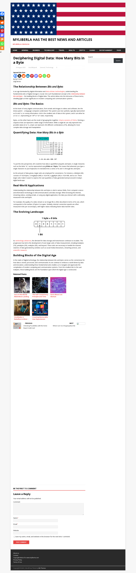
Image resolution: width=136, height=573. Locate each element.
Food (119, 50)
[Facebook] (15, 76)
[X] (19, 76)
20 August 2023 (21, 67)
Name (15, 518)
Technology (49, 50)
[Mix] (40, 76)
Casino (92, 50)
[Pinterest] (32, 76)
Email (15, 524)
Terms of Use (17, 562)
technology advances (23, 241)
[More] (48, 76)
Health (72, 50)
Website (16, 530)
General (25, 50)
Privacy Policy (17, 560)
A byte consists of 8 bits (68, 120)
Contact (15, 555)
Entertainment (105, 50)
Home (15, 50)
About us (16, 553)
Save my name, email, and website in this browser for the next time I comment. (42, 537)
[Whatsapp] (44, 76)
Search (90, 57)
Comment (16, 502)
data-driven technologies (55, 91)
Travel (61, 50)
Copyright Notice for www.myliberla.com (26, 558)
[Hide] (1, 52)
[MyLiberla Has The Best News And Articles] (68, 34)
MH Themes (42, 568)
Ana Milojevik (32, 67)
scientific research (20, 250)
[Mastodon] (36, 76)
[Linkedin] (28, 76)
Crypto (82, 50)
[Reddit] (24, 76)
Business (36, 50)
